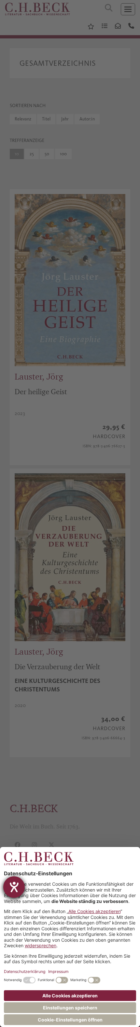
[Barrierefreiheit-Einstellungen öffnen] (14, 887)
